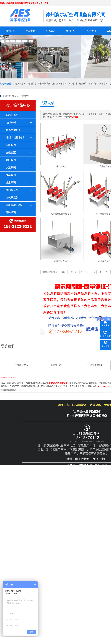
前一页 (73, 272)
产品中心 (30, 31)
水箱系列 (10, 175)
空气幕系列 (11, 197)
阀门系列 (32, 83)
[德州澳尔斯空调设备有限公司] (21, 13)
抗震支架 (83, 83)
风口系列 (93, 83)
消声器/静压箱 (13, 205)
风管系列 (10, 212)
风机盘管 (50, 31)
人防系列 (73, 83)
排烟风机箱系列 (59, 83)
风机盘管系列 (44, 83)
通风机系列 (20, 83)
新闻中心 (70, 31)
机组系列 (10, 182)
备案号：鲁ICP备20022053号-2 (87, 465)
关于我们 (91, 31)
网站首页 (10, 31)
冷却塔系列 (11, 190)
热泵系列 (103, 83)
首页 (14, 96)
